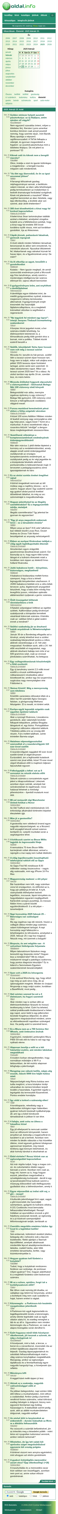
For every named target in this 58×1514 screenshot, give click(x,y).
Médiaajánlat (10, 1510)
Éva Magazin (16, 122)
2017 (35, 41)
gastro (8, 100)
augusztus (10, 74)
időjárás (9, 103)
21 (32, 64)
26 (26, 67)
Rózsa (35, 26)
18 (23, 64)
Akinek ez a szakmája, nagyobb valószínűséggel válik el (26, 1384)
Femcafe (14, 1055)
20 (29, 64)
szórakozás (26, 100)
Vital (12, 1102)
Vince (13, 325)
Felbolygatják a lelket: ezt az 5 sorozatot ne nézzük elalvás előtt (27, 771)
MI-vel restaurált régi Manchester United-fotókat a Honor (27, 801)
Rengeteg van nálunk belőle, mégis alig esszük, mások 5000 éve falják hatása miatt (31, 1073)
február (9, 55)
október (9, 80)
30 (29, 55)
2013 (8, 41)
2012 (49, 38)
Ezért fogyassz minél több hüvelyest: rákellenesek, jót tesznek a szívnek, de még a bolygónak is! (30, 1335)
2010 (35, 38)
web (11, 1496)
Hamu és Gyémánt (18, 213)
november (10, 83)
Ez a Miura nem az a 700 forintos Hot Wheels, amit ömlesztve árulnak (29, 1030)
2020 (8, 44)
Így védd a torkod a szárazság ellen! (29, 1100)
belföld (17, 94)
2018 (42, 41)
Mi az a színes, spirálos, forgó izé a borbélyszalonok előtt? (28, 1283)
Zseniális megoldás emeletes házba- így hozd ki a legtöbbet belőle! (31, 1227)
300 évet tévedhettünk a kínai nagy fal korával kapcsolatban (30, 209)
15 (35, 61)
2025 (42, 44)
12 (26, 61)
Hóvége (14, 352)
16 (38, 61)
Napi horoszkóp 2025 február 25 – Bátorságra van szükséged (28, 915)
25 (23, 67)
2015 (21, 41)
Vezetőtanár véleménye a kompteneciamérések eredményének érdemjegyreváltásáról (29, 437)
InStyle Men (15, 805)
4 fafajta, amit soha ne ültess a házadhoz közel (26, 1122)
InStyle (13, 844)
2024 (35, 44)
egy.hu (13, 881)
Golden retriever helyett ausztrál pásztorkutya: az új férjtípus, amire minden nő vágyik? (28, 117)
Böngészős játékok (26, 21)
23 (38, 64)
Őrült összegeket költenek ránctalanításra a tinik (24, 601)
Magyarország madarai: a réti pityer (28, 879)
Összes (9, 94)
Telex (13, 240)
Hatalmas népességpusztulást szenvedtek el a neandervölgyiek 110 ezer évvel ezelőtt (29, 744)
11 (23, 61)
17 (20, 64)
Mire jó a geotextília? (21, 818)
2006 (8, 38)
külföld (25, 94)
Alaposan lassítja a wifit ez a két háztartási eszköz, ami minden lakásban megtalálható (31, 1050)
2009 (28, 38)
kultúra (33, 97)
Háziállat (14, 160)
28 (23, 55)
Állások (44, 15)
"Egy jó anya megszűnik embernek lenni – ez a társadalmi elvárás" (28, 521)
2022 (21, 44)
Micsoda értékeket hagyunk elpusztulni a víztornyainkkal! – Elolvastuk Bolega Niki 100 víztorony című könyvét (31, 384)
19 (26, 64)
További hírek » (48, 1481)
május (8, 64)
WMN (13, 178)
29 (26, 55)
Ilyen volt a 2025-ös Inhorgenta (26, 973)
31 (32, 55)
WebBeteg (15, 948)
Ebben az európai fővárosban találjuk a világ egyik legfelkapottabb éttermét (31, 542)
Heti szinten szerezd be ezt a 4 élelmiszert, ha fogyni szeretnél (26, 995)
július (8, 71)
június (8, 67)
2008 (21, 38)
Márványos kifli (18, 1373)
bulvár (16, 100)
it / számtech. (11, 97)
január (8, 52)
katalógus (23, 1496)
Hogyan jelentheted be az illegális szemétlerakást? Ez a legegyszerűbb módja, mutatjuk (29, 504)
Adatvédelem (25, 1510)
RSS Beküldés (11, 1505)
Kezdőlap (8, 15)
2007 (15, 38)
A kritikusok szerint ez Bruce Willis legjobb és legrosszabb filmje (28, 840)
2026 (49, 44)
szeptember (10, 77)
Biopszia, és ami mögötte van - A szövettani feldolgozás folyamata (27, 944)
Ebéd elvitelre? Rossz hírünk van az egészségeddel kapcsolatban (29, 1157)
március (9, 58)
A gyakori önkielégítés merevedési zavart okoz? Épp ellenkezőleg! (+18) (29, 1461)
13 (29, 61)
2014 (15, 41)
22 (35, 64)
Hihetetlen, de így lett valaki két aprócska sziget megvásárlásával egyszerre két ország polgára (27, 1444)
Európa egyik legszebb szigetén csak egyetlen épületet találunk (29, 710)
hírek (35, 1496)
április (8, 61)
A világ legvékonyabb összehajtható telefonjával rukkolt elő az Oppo (29, 859)
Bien (12, 919)
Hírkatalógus (9, 21)
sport (36, 100)
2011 (42, 38)
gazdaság (35, 94)
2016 (28, 41)
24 (20, 67)
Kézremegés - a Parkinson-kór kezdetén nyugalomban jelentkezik (31, 1304)
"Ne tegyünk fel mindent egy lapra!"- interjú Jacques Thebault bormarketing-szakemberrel (31, 320)
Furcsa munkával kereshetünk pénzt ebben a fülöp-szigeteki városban (29, 409)
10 (20, 61)
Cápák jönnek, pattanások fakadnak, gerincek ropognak (29, 236)
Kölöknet (14, 267)
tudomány (23, 97)
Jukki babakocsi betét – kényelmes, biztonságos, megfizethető (29, 569)
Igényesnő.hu (16, 290)
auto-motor (44, 100)
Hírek (17, 15)
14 (32, 61)
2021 (15, 44)
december (10, 86)
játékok (46, 1496)
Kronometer (15, 975)
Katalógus (25, 15)
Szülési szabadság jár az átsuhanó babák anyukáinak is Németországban (30, 627)
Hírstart (39, 1510)
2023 (28, 44)
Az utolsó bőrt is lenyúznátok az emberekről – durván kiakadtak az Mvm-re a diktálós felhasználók (31, 1421)
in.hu (12, 1161)
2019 (49, 41)
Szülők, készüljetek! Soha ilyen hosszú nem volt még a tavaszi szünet (30, 348)
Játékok (35, 15)
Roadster (14, 1449)
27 (20, 55)
